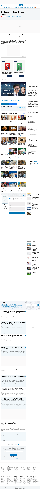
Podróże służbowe (28, 480)
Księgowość (5, 7)
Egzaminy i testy (9, 480)
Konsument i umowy (16, 469)
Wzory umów (34, 480)
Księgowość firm (3, 466)
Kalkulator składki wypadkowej (32, 129)
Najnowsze (33, 86)
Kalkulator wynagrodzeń (31, 120)
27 (33, 163)
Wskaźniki (31, 142)
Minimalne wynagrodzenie (29, 478)
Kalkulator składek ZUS (31, 130)
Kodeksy (15, 483)
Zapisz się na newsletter (22, 100)
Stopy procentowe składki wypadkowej (31, 144)
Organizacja (2, 477)
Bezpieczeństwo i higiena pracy (32, 140)
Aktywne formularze (33, 134)
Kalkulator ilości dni (22, 478)
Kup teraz (9, 75)
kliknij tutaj (17, 458)
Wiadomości (8, 9)
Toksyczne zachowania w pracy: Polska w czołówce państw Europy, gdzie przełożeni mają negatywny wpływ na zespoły (33, 99)
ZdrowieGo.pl (34, 477)
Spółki (20, 468)
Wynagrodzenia (7, 306)
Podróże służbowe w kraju (29, 477)
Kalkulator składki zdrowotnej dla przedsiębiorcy (32, 128)
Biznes (11, 7)
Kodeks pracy (7, 304)
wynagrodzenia (17, 79)
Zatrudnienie (11, 304)
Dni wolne (29, 191)
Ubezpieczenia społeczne (18, 305)
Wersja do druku (5, 100)
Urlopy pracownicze (31, 139)
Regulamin (20, 487)
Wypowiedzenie (11, 305)
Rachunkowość (2, 468)
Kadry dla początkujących (11, 308)
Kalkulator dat (21, 477)
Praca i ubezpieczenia (22, 469)
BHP (1, 306)
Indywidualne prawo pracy (14, 306)
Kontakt (28, 487)
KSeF (35, 7)
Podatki (1, 467)
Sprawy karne (15, 468)
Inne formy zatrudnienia (16, 307)
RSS (26, 487)
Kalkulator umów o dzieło (31, 123)
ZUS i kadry (2, 470)
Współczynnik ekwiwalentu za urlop (33, 146)
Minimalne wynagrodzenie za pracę (33, 147)
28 (34, 163)
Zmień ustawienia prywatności (14, 487)
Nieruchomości (29, 7)
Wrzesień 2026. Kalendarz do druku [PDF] (33, 108)
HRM (3, 306)
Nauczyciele (8, 479)
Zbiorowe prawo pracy (4, 307)
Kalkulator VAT (22, 479)
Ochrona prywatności (6, 487)
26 (31, 163)
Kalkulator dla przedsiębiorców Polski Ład (32, 125)
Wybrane (37, 86)
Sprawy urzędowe (16, 470)
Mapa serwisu (35, 487)
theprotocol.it (34, 482)
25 (30, 163)
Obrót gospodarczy (3, 469)
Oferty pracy (17, 308)
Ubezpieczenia (10, 307)
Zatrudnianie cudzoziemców (32, 241)
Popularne (30, 86)
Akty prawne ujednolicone (17, 482)
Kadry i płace (2, 481)
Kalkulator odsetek (22, 480)
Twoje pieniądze (22, 7)
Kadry (8, 7)
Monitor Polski (15, 478)
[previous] (8, 444)
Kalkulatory (31, 116)
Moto (25, 7)
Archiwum (34, 478)
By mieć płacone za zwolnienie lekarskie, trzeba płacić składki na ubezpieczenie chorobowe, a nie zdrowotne (32, 97)
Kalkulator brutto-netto (31, 121)
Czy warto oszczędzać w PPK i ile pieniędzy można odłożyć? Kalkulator (33, 95)
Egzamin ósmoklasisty (10, 483)
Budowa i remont (35, 470)
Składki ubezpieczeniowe (29, 479)
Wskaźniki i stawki (29, 476)
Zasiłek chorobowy (31, 153)
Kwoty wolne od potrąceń (31, 145)
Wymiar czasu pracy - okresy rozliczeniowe (32, 152)
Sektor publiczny (14, 7)
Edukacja (33, 7)
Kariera (24, 487)
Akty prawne (15, 476)
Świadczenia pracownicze (4, 305)
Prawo (18, 7)
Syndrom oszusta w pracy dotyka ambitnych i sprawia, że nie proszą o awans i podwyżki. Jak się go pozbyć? (33, 104)
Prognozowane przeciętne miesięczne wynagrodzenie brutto (33, 155)
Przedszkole (8, 477)
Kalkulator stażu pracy (22, 481)
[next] (18, 444)
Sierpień (35, 161)
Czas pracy (29, 135)
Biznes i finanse (22, 467)
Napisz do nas (14, 100)
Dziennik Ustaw (15, 477)
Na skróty (34, 476)
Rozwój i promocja (3, 480)
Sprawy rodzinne (16, 467)
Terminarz (31, 161)
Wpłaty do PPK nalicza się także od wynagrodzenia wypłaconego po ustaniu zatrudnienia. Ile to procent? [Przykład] (33, 110)
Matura (8, 482)
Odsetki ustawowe (28, 481)
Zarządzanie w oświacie (10, 481)
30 (37, 163)
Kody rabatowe (35, 479)
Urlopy (15, 304)
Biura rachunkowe (29, 466)
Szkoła (8, 478)
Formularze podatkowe (36, 481)
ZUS (21, 307)
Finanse (34, 469)
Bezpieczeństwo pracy (4, 308)
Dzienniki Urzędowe (16, 479)
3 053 (16, 444)
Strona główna (2, 9)
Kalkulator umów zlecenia (31, 122)
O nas (1, 487)
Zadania (2, 479)
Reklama (31, 487)
